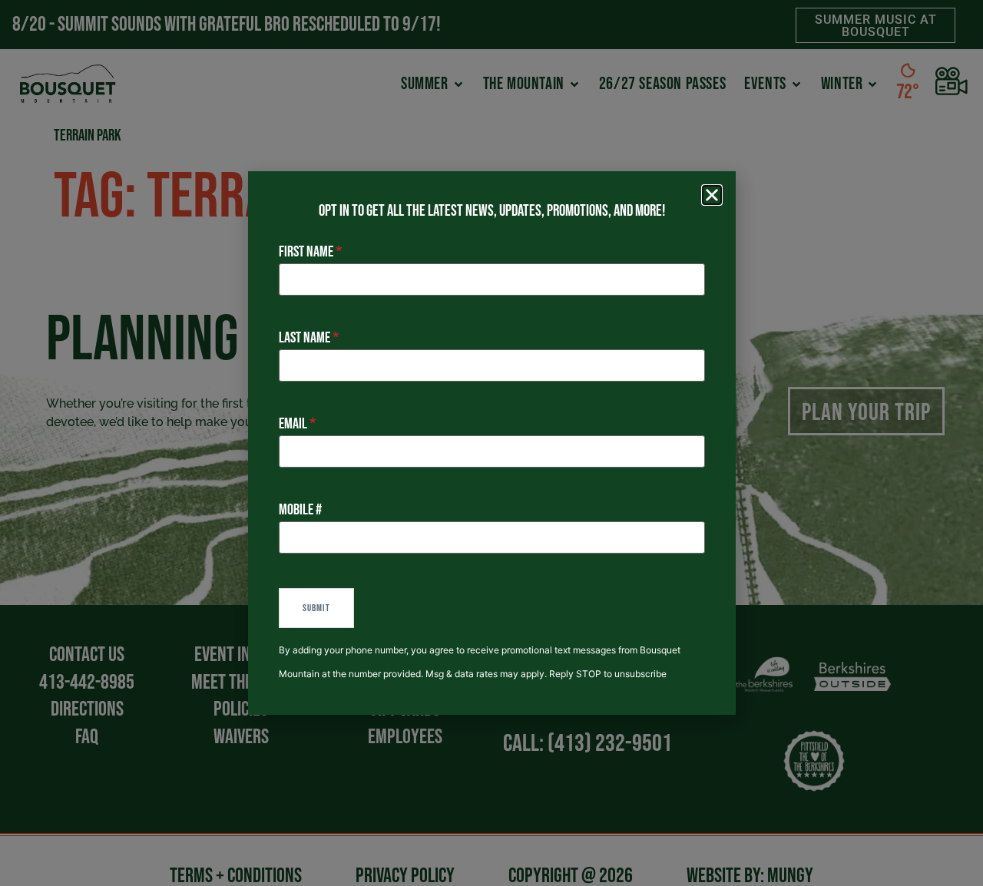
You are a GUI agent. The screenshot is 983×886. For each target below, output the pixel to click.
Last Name (304, 337)
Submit (316, 608)
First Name (306, 252)
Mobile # (300, 509)
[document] (491, 443)
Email (293, 423)
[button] (711, 195)
